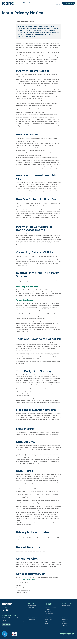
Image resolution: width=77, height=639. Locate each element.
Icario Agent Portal (32, 619)
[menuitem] (3, 610)
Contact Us (64, 625)
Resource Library (48, 619)
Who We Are (65, 619)
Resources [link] (54, 2)
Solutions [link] (19, 2)
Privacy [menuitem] (64, 634)
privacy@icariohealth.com (28, 579)
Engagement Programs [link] (27, 2)
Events (46, 623)
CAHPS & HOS (48, 611)
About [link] (59, 2)
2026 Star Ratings (66, 605)
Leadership (64, 623)
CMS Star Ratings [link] (37, 2)
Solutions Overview (32, 605)
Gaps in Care (47, 609)
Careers (63, 621)
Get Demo (58, 4)
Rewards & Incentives (49, 613)
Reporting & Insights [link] (46, 2)
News (46, 621)
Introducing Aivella (69, 3)
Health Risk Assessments (50, 607)
